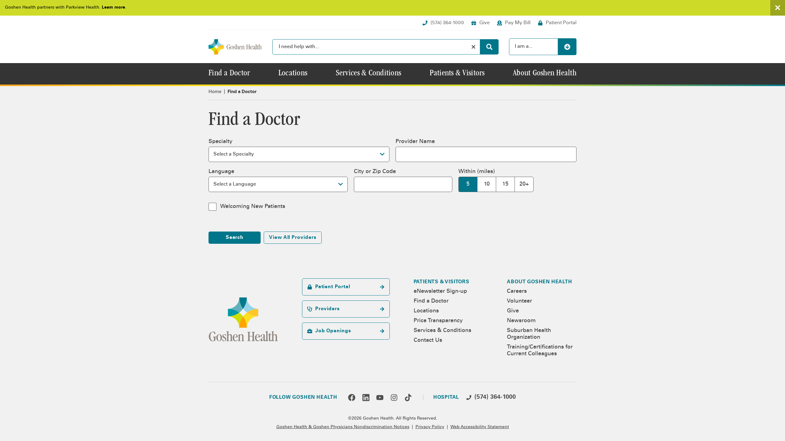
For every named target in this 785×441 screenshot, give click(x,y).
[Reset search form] (473, 47)
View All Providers (292, 237)
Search (235, 237)
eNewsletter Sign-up (440, 291)
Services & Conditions (442, 331)
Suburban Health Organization (529, 334)
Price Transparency (438, 321)
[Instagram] (394, 397)
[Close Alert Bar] (777, 8)
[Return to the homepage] (235, 47)
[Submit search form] (489, 47)
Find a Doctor (431, 301)
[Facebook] (351, 397)
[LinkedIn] (366, 397)
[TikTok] (408, 397)
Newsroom (521, 321)
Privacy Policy (429, 427)
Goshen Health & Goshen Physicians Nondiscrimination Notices (342, 427)
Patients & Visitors (441, 282)
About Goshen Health (539, 282)
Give (513, 311)
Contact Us (428, 340)
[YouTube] (380, 397)
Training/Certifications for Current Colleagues (540, 351)
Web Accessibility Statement (479, 427)
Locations (426, 311)
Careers (517, 291)
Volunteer (519, 301)
